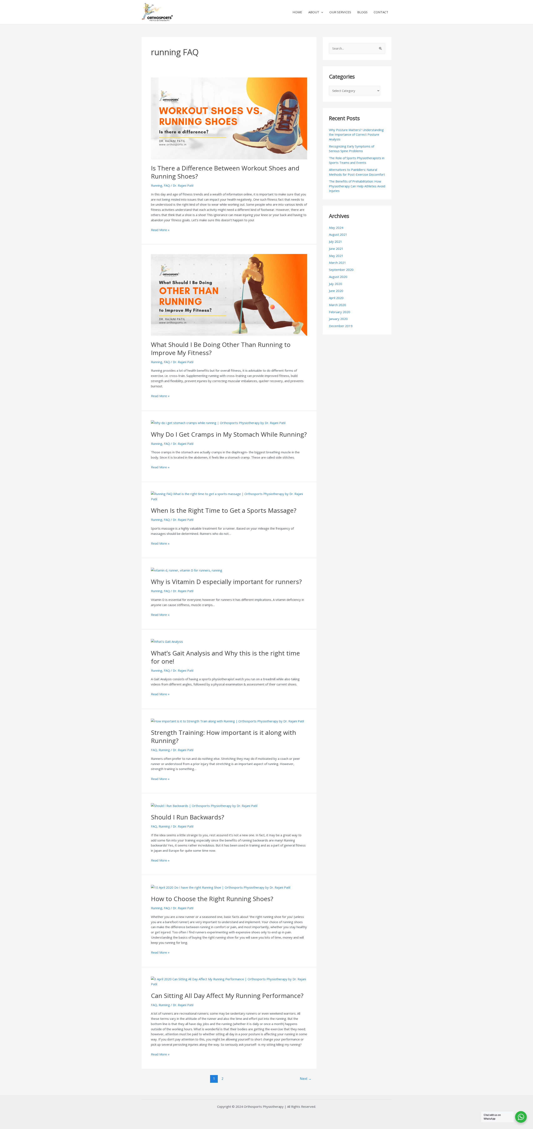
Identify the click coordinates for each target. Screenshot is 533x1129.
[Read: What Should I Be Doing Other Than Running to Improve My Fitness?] (229, 294)
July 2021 (335, 241)
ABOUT (313, 12)
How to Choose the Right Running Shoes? (212, 898)
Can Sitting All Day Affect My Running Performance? (227, 995)
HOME (297, 12)
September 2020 (341, 270)
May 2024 (336, 227)
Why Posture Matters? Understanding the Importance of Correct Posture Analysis (356, 134)
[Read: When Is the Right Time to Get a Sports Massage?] (229, 496)
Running (156, 185)
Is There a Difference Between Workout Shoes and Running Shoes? (225, 172)
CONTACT (381, 12)
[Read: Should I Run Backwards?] (204, 805)
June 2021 (336, 248)
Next (305, 1078)
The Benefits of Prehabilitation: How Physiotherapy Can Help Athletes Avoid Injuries (357, 186)
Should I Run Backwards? (187, 817)
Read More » (160, 229)
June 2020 (336, 291)
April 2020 (336, 298)
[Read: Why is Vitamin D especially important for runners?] (186, 570)
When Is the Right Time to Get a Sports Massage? (223, 510)
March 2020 (337, 305)
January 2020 (338, 319)
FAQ (167, 185)
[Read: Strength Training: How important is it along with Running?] (227, 721)
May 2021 (336, 256)
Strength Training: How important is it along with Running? (223, 736)
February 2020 (339, 312)
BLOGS (362, 12)
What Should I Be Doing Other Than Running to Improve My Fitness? (220, 348)
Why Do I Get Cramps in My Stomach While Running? (229, 434)
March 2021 (337, 262)
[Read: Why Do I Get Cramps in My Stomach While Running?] (218, 422)
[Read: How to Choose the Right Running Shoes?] (220, 887)
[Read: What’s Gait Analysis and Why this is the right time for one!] (167, 641)
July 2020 (335, 284)
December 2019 (340, 326)
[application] (321, 12)
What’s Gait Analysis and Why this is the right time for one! (225, 657)
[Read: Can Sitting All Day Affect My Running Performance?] (229, 981)
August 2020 (338, 277)
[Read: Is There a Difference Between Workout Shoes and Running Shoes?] (229, 118)
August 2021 (338, 234)
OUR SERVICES (340, 12)
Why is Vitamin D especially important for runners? (226, 581)
